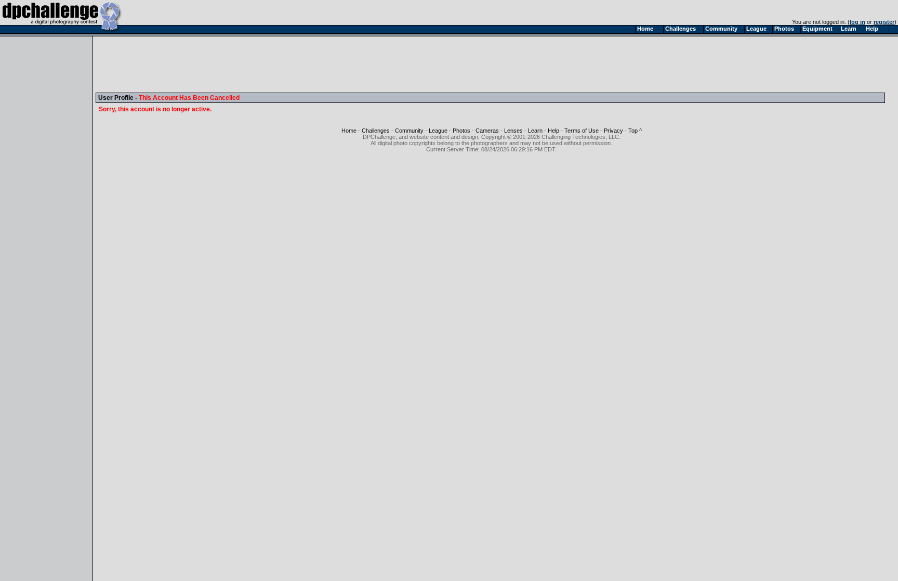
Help (553, 130)
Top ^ (635, 130)
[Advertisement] (287, 64)
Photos (461, 130)
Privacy (613, 130)
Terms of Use (581, 130)
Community (409, 130)
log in (857, 22)
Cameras (487, 130)
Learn (535, 130)
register (884, 22)
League (438, 130)
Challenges (376, 130)
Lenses (513, 130)
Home (348, 130)
